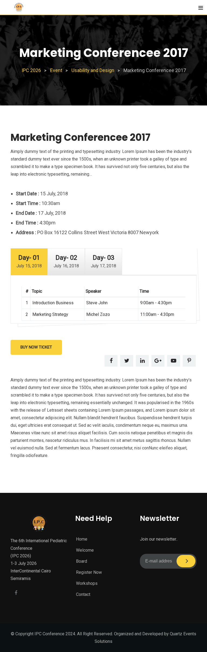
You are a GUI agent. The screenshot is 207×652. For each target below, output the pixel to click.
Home (81, 539)
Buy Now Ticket (36, 347)
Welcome (85, 550)
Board (81, 561)
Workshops (87, 583)
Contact (83, 594)
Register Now (89, 572)
